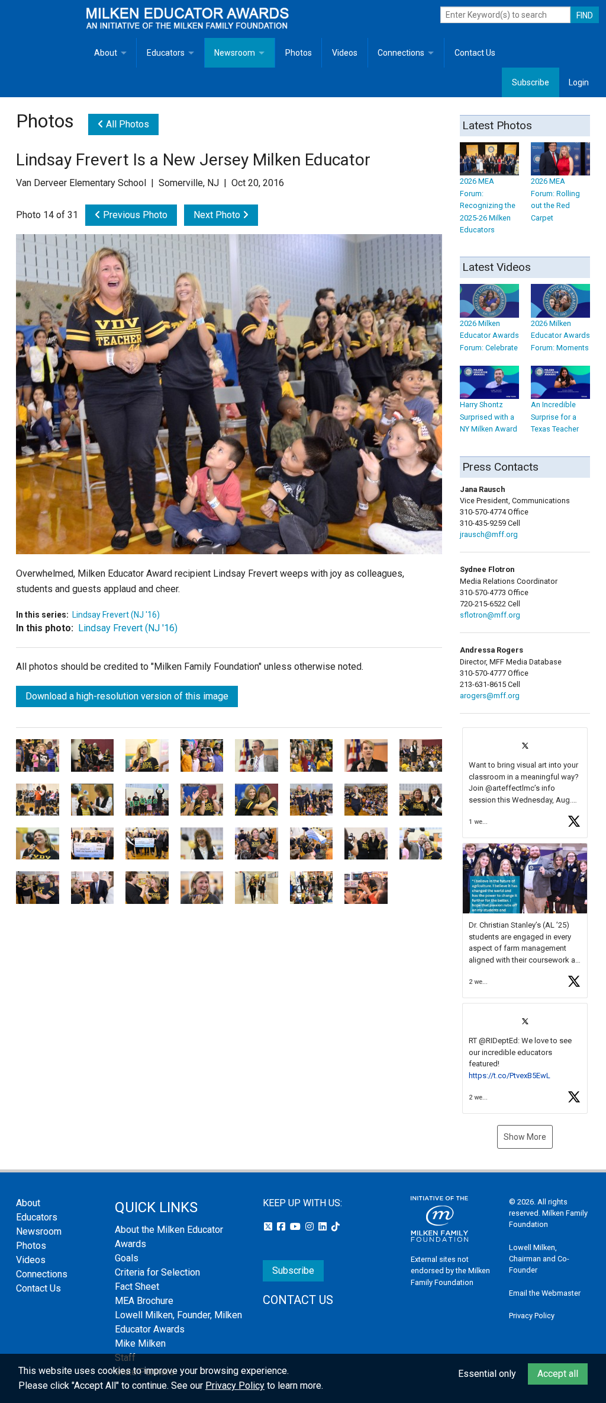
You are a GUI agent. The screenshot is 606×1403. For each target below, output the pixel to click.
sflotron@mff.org (490, 615)
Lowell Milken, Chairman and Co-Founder (539, 1258)
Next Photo (218, 214)
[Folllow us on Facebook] (282, 1226)
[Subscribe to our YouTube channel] (296, 1226)
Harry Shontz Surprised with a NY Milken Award (488, 416)
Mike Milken (140, 1343)
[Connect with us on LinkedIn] (323, 1226)
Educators (166, 52)
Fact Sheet (137, 1286)
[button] (525, 783)
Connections (401, 52)
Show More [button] (525, 1137)
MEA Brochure (144, 1300)
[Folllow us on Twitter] (269, 1226)
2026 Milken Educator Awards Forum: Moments (560, 335)
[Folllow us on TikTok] (335, 1226)
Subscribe (530, 82)
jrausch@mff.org (489, 534)
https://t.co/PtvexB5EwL (509, 1075)
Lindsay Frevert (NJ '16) (116, 614)
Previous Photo (134, 214)
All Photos (126, 124)
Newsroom (234, 52)
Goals (126, 1258)
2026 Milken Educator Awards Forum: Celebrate (489, 335)
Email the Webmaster (545, 1293)
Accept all (557, 1373)
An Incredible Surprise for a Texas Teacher (555, 416)
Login (579, 82)
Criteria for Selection (157, 1272)
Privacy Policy (532, 1315)
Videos (344, 52)
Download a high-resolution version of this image (126, 696)
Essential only (487, 1373)
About (105, 52)
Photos (298, 52)
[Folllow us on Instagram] (310, 1226)
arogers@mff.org (490, 695)
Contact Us (474, 52)
